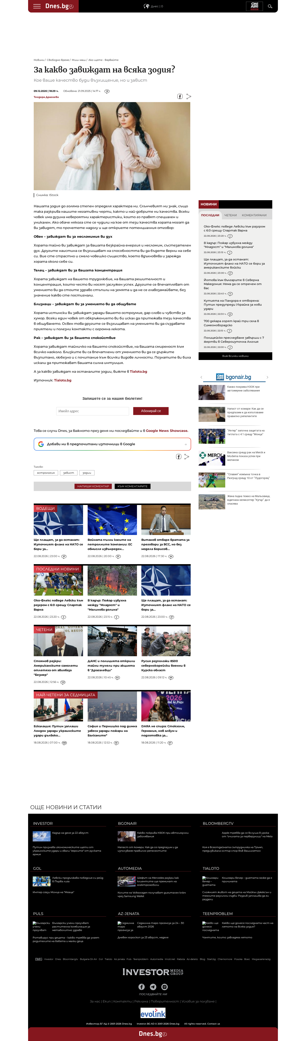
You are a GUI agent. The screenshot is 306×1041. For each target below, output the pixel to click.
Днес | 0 (157, 6)
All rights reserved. (146, 1023)
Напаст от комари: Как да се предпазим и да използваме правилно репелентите (245, 412)
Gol (37, 868)
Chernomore (225, 959)
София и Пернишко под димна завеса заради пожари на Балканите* (112, 730)
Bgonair (127, 823)
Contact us (213, 1023)
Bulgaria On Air (88, 959)
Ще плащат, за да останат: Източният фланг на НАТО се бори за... (58, 544)
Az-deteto (192, 959)
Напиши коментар (93, 486)
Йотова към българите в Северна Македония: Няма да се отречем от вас (233, 284)
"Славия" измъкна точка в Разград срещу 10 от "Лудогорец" (248, 476)
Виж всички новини (235, 355)
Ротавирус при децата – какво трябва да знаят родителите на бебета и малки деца (66, 939)
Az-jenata (128, 913)
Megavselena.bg (261, 959)
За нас (95, 1001)
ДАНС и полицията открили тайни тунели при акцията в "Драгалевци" (111, 665)
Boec (247, 959)
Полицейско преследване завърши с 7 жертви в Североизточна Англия (234, 340)
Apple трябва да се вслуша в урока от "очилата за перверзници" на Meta (247, 834)
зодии (87, 472)
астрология (46, 472)
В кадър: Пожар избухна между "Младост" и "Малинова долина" (229, 245)
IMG (38, 959)
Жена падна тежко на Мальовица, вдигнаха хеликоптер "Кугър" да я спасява (248, 500)
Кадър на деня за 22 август (70, 832)
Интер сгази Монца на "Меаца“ (53, 892)
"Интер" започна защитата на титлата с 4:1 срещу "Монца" (246, 432)
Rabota (181, 959)
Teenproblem (218, 913)
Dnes (58, 959)
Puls (38, 913)
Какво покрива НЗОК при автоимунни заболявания (243, 388)
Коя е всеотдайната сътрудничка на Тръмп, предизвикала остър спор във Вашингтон (232, 849)
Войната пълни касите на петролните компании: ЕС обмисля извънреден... (110, 544)
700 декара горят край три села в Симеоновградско (231, 323)
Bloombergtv (218, 823)
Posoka (238, 959)
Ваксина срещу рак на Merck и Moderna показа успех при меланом (246, 456)
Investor (43, 823)
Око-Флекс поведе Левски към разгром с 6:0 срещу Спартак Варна (234, 228)
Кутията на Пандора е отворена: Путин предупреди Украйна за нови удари (233, 305)
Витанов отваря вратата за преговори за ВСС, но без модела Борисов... (165, 544)
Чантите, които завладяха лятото (227, 937)
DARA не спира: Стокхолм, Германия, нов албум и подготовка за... (163, 730)
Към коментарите (133, 486)
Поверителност (165, 1001)
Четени (230, 215)
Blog (202, 959)
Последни (210, 215)
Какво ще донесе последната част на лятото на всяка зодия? (247, 924)
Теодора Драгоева (46, 97)
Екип (107, 1001)
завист (68, 472)
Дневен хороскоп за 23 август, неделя (143, 937)
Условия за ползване (198, 1001)
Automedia (130, 868)
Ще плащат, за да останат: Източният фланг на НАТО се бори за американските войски (234, 263)
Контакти (122, 1001)
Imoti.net (170, 959)
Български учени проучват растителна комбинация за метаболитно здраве (71, 926)
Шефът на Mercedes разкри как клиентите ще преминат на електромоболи (158, 881)
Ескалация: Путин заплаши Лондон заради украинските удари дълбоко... (57, 730)
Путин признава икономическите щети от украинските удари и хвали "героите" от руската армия (67, 851)
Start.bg (211, 959)
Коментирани (254, 215)
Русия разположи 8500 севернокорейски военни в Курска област (163, 665)
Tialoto (211, 868)
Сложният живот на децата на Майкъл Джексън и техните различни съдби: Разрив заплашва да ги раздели (236, 896)
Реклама (141, 1001)
